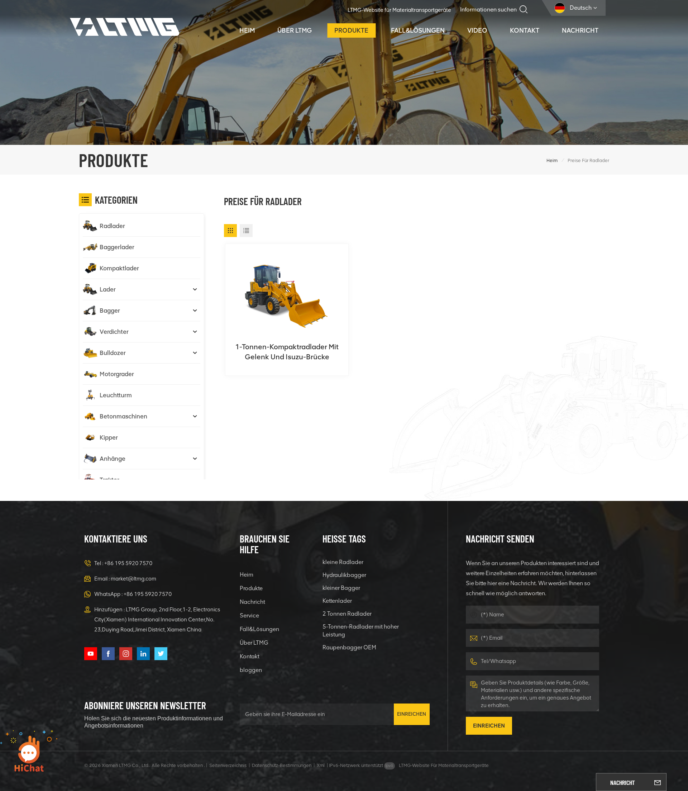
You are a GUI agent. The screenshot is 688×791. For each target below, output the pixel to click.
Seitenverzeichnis (228, 765)
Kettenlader (337, 600)
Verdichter (114, 331)
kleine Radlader (342, 562)
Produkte (351, 30)
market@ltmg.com (133, 579)
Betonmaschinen (123, 416)
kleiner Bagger (341, 587)
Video (477, 30)
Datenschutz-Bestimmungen (281, 765)
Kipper (109, 437)
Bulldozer (113, 352)
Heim (247, 30)
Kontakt (524, 30)
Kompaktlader (119, 268)
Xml (321, 765)
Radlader (112, 225)
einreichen (411, 714)
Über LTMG (294, 30)
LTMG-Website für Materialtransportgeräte (399, 10)
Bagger (110, 310)
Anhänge (112, 458)
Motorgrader (117, 374)
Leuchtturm (116, 395)
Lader (108, 289)
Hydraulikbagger (344, 575)
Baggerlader (117, 247)
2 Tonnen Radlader (347, 613)
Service (249, 615)
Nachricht (580, 30)
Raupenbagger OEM (349, 647)
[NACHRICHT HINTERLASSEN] (657, 782)
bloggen (251, 670)
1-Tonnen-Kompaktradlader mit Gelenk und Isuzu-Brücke (287, 351)
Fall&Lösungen (418, 30)
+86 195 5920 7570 (128, 563)
